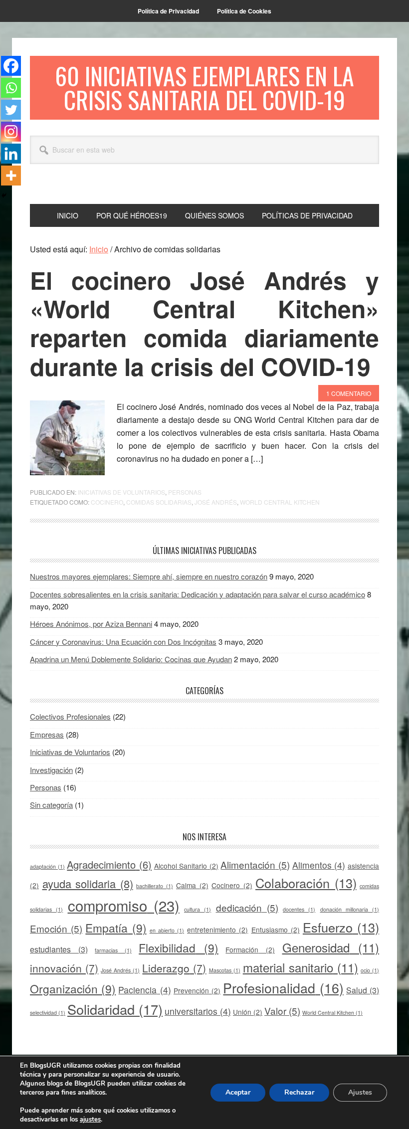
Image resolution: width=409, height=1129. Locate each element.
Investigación (51, 769)
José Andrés (216, 502)
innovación (64, 967)
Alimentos (319, 865)
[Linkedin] (11, 154)
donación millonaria (350, 909)
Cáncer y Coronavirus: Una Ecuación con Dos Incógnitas (123, 641)
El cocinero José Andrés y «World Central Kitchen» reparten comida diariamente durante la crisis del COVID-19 (204, 323)
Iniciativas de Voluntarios (121, 492)
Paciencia (144, 989)
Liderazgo (174, 967)
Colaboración (306, 883)
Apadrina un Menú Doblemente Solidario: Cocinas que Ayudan (131, 659)
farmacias (113, 950)
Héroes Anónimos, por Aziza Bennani (91, 623)
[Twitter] (11, 110)
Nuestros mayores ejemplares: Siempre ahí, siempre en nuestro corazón (148, 576)
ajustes (90, 1119)
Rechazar (299, 1092)
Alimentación (255, 864)
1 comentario (348, 393)
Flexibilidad (178, 947)
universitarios (198, 1011)
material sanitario (300, 967)
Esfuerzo (341, 927)
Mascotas (224, 970)
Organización (73, 988)
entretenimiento (217, 930)
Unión (247, 1012)
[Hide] (4, 195)
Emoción (56, 928)
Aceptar (237, 1092)
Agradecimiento (109, 864)
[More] (11, 176)
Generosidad (331, 947)
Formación (250, 949)
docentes (299, 909)
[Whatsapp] (11, 88)
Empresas (47, 734)
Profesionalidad (283, 987)
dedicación (247, 907)
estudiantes (59, 949)
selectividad (47, 1012)
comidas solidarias (159, 502)
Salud (362, 990)
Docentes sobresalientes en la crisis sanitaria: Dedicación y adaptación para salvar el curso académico (197, 594)
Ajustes (360, 1092)
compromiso (124, 905)
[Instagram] (11, 132)
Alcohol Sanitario (186, 866)
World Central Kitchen (280, 502)
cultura (197, 909)
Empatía (115, 928)
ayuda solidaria (87, 883)
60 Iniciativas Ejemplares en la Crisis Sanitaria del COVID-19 (204, 87)
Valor (282, 1010)
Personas (185, 492)
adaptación (47, 866)
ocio (370, 970)
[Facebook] (11, 66)
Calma (192, 885)
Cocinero (107, 502)
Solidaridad (115, 1009)
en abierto (167, 930)
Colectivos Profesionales (70, 716)
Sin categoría (51, 804)
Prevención (197, 990)
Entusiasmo (275, 930)
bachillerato (154, 886)
